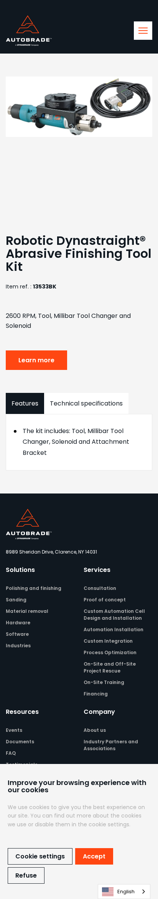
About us (95, 730)
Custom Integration (108, 641)
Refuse (26, 875)
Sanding (16, 599)
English (126, 891)
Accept (94, 856)
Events (14, 730)
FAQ (11, 753)
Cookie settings (40, 856)
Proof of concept (105, 599)
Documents (20, 741)
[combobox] (124, 891)
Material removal (27, 611)
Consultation (100, 588)
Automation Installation (113, 629)
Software (17, 634)
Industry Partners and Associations (111, 745)
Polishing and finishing (33, 588)
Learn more (36, 360)
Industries (18, 645)
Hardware (18, 622)
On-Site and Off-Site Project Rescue (110, 667)
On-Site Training (104, 682)
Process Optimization (110, 652)
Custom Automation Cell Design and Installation (114, 614)
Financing (96, 694)
